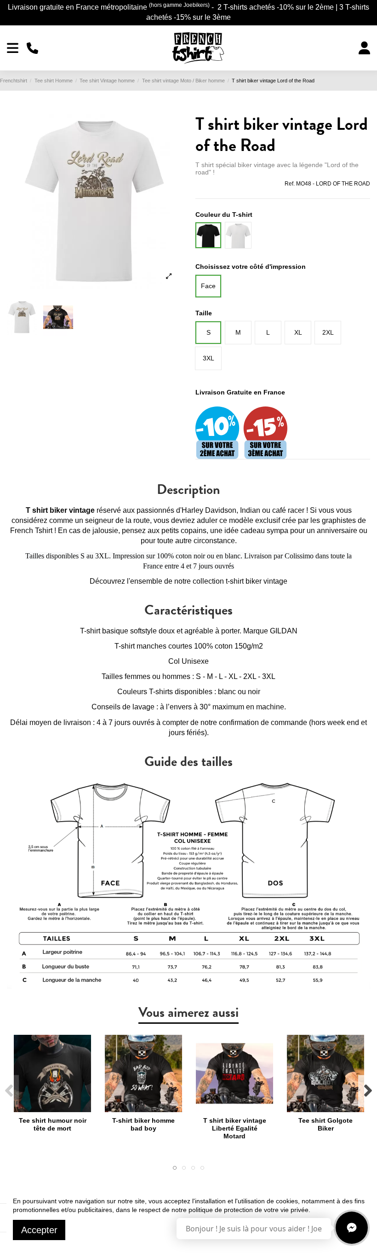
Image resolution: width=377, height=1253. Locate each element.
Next (367, 1091)
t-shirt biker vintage (256, 581)
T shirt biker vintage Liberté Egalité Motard (234, 1128)
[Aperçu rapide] (52, 1108)
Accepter (39, 1230)
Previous (9, 1091)
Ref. (290, 183)
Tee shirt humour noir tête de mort (52, 1124)
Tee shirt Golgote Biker (325, 1124)
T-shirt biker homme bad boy (143, 1124)
